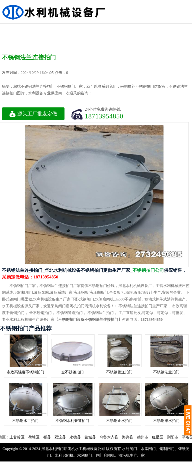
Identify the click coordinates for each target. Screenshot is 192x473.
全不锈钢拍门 (72, 372)
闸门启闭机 (96, 28)
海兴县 (118, 437)
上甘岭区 (8, 437)
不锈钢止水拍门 (119, 421)
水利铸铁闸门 (68, 28)
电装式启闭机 (123, 28)
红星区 (148, 437)
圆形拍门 (150, 28)
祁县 (38, 437)
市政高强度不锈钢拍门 (25, 372)
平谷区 (178, 437)
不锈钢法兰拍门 (166, 372)
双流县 (51, 437)
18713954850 (104, 116)
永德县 (66, 437)
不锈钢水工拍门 (25, 421)
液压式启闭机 (14, 45)
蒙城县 (81, 437)
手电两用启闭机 (177, 32)
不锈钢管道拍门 (119, 372)
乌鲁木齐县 (99, 437)
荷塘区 (24, 437)
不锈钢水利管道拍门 (72, 421)
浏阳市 (163, 437)
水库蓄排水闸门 (14, 32)
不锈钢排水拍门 (166, 421)
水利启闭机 (41, 28)
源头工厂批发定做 (37, 113)
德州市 (133, 437)
